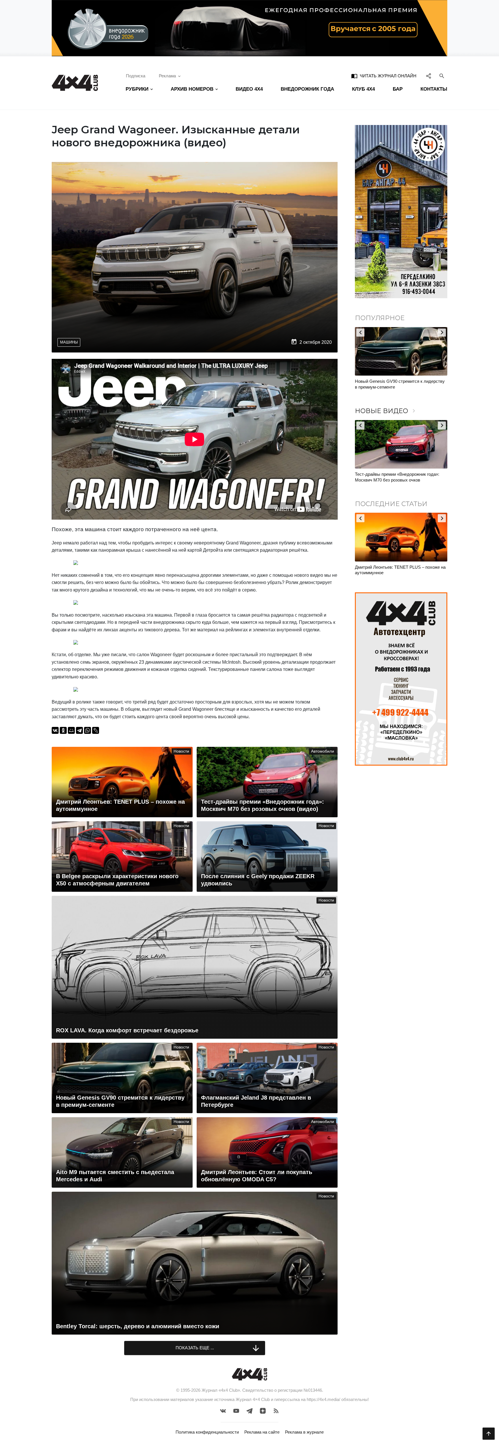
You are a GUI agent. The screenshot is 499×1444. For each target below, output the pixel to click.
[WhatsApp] (87, 730)
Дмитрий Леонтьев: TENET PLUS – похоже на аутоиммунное (400, 570)
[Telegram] (79, 730)
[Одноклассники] (63, 730)
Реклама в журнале (304, 1432)
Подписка (135, 75)
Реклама (167, 75)
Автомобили (322, 751)
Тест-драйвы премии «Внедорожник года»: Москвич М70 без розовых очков (397, 477)
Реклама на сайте (262, 1432)
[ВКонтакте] (55, 730)
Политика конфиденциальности (207, 1432)
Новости (181, 751)
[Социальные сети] (428, 76)
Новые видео (386, 411)
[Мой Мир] (71, 730)
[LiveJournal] (95, 730)
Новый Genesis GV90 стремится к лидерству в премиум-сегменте (400, 384)
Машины (69, 342)
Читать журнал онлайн (383, 76)
